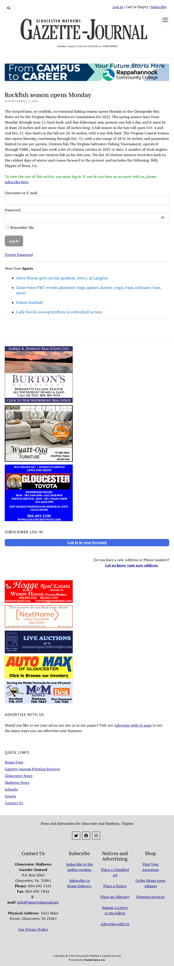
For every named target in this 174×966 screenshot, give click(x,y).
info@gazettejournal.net (38, 902)
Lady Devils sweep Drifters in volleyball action (59, 312)
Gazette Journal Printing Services (32, 768)
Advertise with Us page (133, 725)
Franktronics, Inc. (95, 959)
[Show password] (162, 217)
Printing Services (150, 896)
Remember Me (21, 227)
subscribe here (16, 181)
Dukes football (29, 302)
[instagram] (96, 836)
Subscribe (159, 6)
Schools (11, 789)
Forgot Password (19, 254)
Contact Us (14, 802)
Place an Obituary (115, 896)
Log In (118, 6)
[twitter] (76, 836)
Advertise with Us (115, 923)
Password (12, 210)
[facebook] (86, 836)
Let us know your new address (131, 565)
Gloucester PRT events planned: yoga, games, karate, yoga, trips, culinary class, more (88, 290)
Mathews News (17, 782)
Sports (10, 796)
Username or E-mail (21, 192)
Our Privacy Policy (33, 929)
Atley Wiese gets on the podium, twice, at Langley (62, 278)
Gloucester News (18, 775)
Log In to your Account (87, 542)
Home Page (14, 762)
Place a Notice (115, 885)
